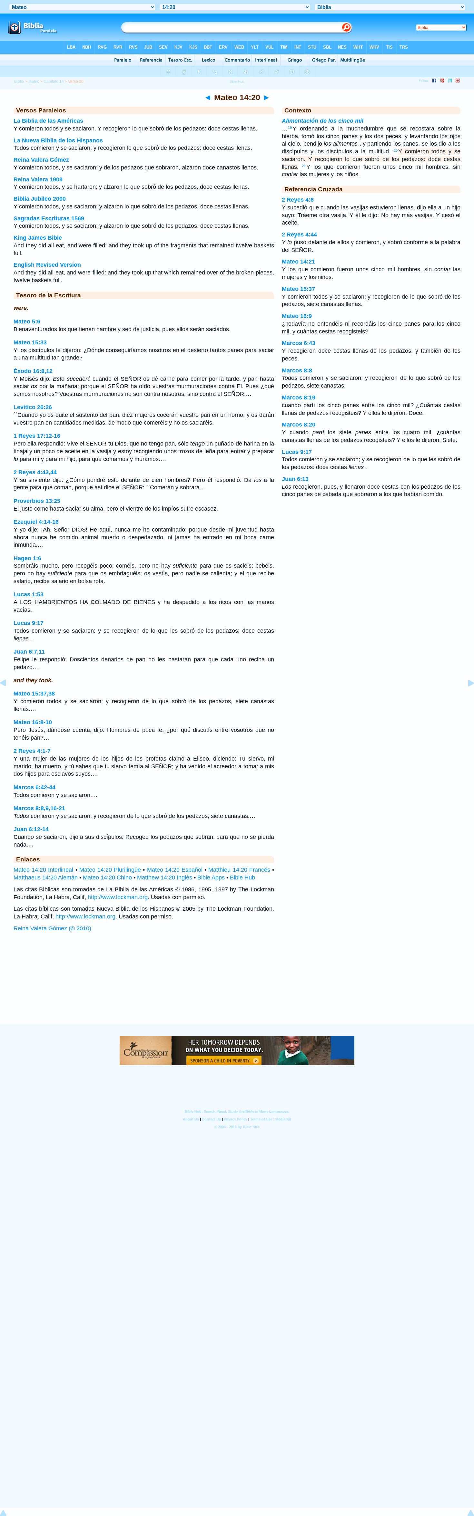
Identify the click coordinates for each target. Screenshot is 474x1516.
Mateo (33, 81)
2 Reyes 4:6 (298, 200)
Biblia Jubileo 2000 (40, 199)
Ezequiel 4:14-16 (36, 522)
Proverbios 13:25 (37, 501)
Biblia (19, 81)
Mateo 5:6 (27, 321)
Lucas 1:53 (29, 594)
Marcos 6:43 (298, 343)
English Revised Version (47, 265)
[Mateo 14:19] (8, 697)
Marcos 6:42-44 (34, 787)
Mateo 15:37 (298, 289)
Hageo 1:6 (27, 558)
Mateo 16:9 (297, 316)
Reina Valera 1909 (38, 179)
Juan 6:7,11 (29, 651)
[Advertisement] (237, 984)
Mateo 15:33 (30, 342)
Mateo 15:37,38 (34, 693)
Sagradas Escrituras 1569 (49, 218)
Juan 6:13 (295, 479)
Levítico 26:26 (33, 407)
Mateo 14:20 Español (174, 870)
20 (396, 150)
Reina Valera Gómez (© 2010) (52, 928)
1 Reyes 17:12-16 (37, 436)
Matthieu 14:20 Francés (239, 870)
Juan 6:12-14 (31, 829)
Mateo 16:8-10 (33, 722)
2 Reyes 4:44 (299, 234)
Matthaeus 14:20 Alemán (46, 877)
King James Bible (38, 238)
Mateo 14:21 (298, 261)
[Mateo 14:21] (466, 697)
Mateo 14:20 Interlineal (43, 870)
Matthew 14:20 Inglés (164, 877)
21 (304, 166)
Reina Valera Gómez (41, 160)
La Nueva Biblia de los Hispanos (58, 140)
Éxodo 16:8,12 (33, 371)
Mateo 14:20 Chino (107, 877)
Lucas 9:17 (29, 623)
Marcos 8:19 (298, 397)
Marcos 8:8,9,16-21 (39, 808)
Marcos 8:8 (297, 370)
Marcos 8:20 (298, 424)
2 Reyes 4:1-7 (32, 751)
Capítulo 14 (54, 81)
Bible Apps (211, 877)
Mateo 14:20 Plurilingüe (110, 870)
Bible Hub (242, 877)
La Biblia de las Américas (48, 121)
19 (290, 128)
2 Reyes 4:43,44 (35, 472)
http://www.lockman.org (118, 897)
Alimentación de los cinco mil (322, 121)
